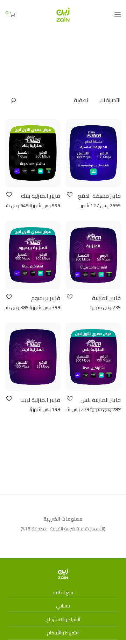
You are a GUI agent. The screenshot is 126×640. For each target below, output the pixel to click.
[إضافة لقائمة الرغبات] (69, 195)
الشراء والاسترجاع (63, 619)
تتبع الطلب (63, 592)
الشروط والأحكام (63, 632)
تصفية (81, 100)
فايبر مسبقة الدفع (99, 195)
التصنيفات (110, 100)
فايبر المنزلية (106, 298)
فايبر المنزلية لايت (40, 400)
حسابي (63, 605)
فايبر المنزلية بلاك (40, 195)
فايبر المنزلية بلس (100, 400)
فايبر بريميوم (45, 298)
